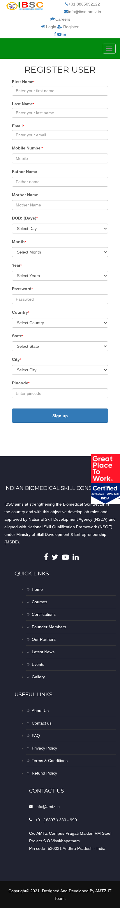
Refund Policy (44, 773)
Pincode (20, 383)
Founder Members (49, 627)
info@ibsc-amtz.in (84, 11)
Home (37, 589)
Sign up (60, 415)
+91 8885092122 (84, 4)
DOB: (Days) (25, 218)
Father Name (24, 171)
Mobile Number (27, 148)
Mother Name (25, 194)
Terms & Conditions (50, 760)
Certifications (44, 614)
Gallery (38, 677)
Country (20, 312)
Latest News (43, 652)
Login (51, 26)
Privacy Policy (44, 748)
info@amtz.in (48, 806)
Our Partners (44, 639)
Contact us (42, 723)
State (17, 335)
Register (70, 26)
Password (22, 288)
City (16, 359)
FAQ (36, 735)
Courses (39, 602)
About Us (40, 710)
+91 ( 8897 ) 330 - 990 (56, 820)
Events (38, 664)
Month (19, 241)
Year (17, 265)
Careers (62, 19)
